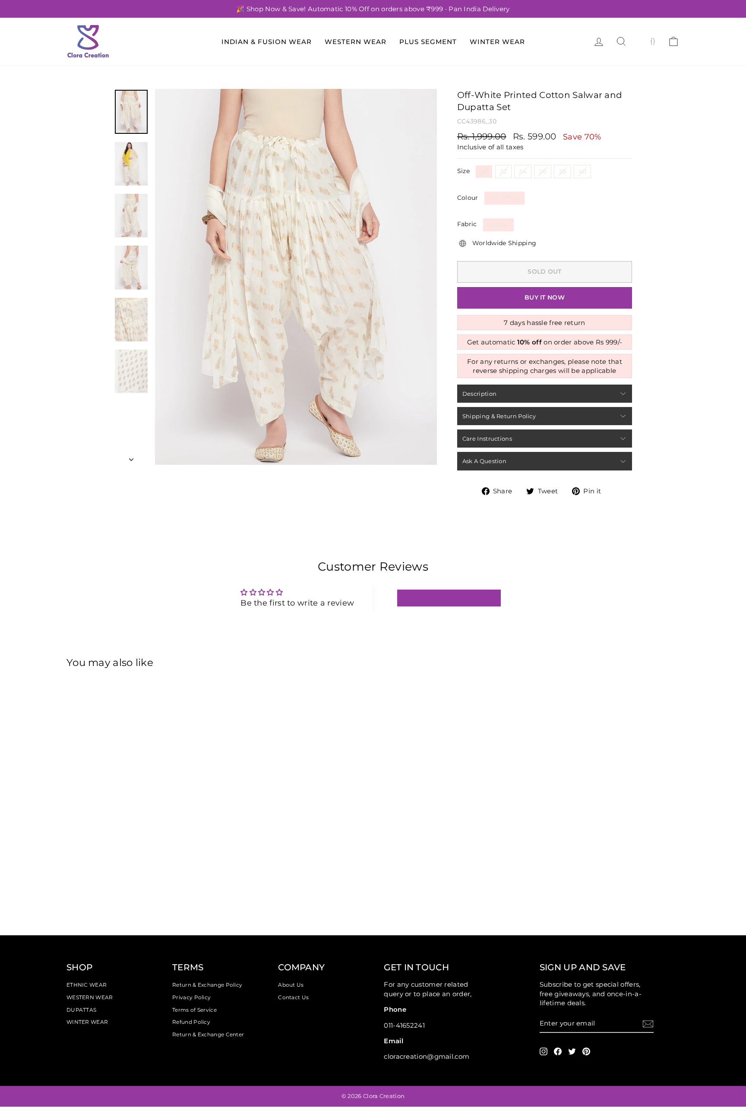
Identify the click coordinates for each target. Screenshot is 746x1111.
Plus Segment (428, 42)
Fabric (467, 224)
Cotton (498, 224)
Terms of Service (194, 1010)
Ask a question (484, 461)
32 (503, 171)
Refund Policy (191, 1022)
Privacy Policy (191, 997)
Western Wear (355, 42)
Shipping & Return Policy (499, 416)
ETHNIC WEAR (86, 985)
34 (523, 171)
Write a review (448, 598)
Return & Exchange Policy (207, 985)
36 (543, 171)
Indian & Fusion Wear (266, 42)
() (653, 41)
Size (463, 171)
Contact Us (293, 997)
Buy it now (545, 297)
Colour (467, 198)
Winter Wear (497, 42)
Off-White (504, 198)
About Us (290, 985)
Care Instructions (487, 438)
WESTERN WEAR (89, 997)
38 (562, 171)
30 (484, 171)
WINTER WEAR (87, 1022)
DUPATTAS (81, 1010)
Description (479, 393)
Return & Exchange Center (208, 1034)
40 (582, 171)
